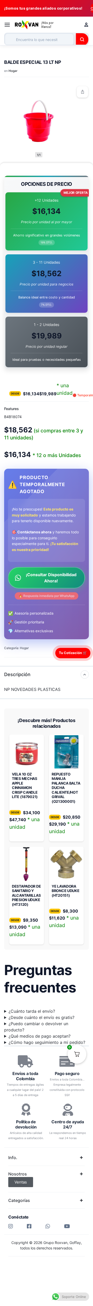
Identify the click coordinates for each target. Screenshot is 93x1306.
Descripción (17, 674)
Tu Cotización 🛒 (73, 653)
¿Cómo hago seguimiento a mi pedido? (47, 1042)
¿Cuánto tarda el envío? (32, 1011)
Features (11, 408)
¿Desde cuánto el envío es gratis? (41, 1017)
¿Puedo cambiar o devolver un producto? (36, 1026)
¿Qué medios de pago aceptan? (40, 1036)
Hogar (13, 71)
